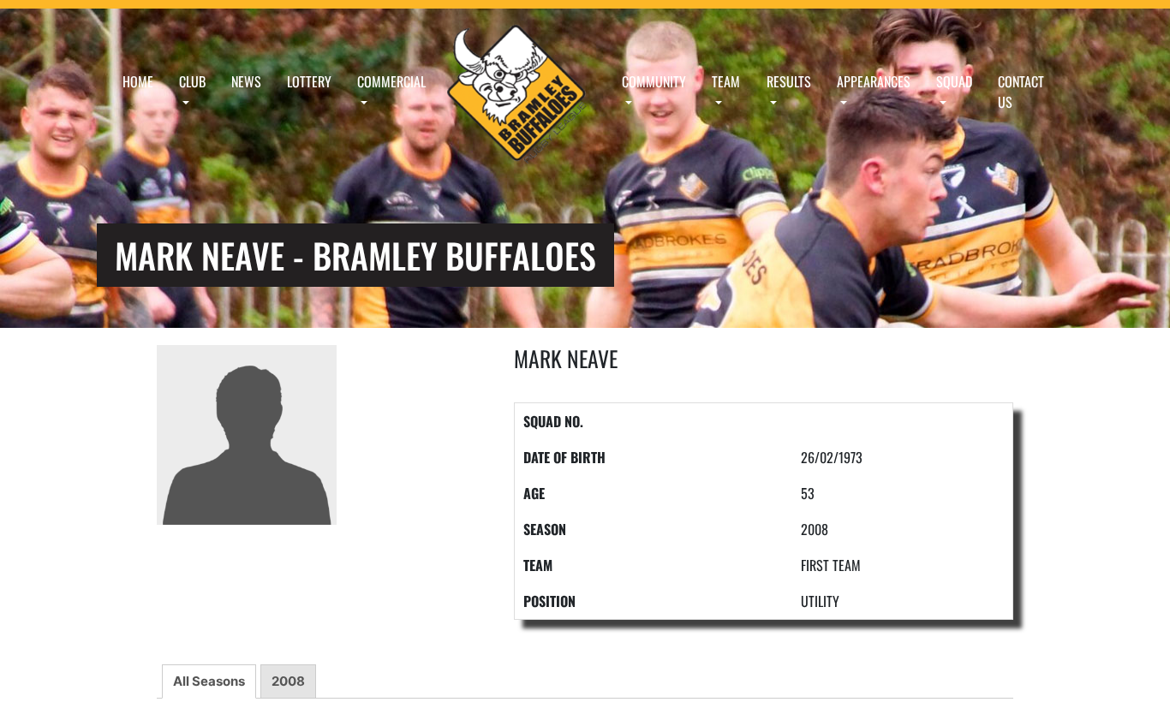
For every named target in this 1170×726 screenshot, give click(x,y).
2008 (288, 681)
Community (654, 81)
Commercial (391, 81)
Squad (954, 81)
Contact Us (1021, 91)
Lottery (309, 81)
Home (137, 81)
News (246, 81)
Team (726, 81)
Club (192, 81)
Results (789, 81)
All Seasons (209, 681)
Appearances (873, 81)
